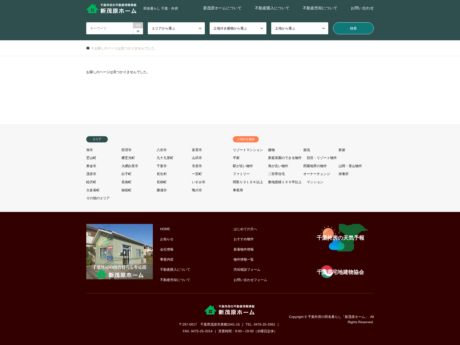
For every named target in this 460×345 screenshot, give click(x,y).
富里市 (197, 150)
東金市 (91, 166)
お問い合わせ (362, 8)
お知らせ (166, 239)
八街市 (162, 150)
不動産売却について (320, 8)
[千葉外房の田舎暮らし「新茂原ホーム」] (112, 8)
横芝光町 (128, 158)
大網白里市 (129, 166)
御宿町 (126, 190)
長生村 (162, 174)
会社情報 (166, 249)
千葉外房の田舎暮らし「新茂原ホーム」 (338, 316)
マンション (315, 182)
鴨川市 (197, 190)
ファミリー (241, 174)
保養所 (344, 174)
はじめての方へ (245, 229)
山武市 (197, 158)
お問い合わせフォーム (250, 280)
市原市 (197, 166)
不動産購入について (272, 8)
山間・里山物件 (350, 166)
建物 (271, 150)
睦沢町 (91, 182)
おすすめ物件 (244, 239)
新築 (342, 150)
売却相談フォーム (247, 269)
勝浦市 (162, 190)
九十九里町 (165, 158)
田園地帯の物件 (315, 166)
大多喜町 (93, 190)
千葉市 (162, 166)
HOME (165, 229)
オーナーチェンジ (316, 174)
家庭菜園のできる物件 (285, 158)
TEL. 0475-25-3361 (260, 324)
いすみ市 (198, 182)
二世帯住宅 (276, 174)
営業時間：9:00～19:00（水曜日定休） (247, 331)
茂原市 (91, 174)
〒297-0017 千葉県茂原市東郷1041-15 (209, 324)
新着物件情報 (244, 249)
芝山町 (91, 158)
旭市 (89, 150)
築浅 (306, 150)
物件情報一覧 (244, 259)
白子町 (126, 174)
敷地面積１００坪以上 (285, 182)
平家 (236, 158)
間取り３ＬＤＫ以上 (248, 182)
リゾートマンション (248, 150)
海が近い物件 (278, 166)
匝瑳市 (126, 150)
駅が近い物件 (243, 166)
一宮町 (197, 174)
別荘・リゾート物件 (322, 158)
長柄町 (162, 182)
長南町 (126, 182)
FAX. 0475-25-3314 (198, 331)
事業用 (238, 190)
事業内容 (166, 259)
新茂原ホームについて (222, 8)
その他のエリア (98, 198)
